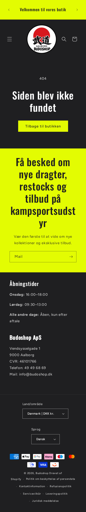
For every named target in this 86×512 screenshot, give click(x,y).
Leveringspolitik (57, 493)
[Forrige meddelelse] (9, 10)
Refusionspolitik (60, 486)
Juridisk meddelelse (45, 500)
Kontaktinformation (32, 486)
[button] (9, 39)
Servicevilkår (32, 493)
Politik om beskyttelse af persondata (50, 478)
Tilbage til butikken (43, 126)
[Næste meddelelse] (77, 10)
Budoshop (42, 473)
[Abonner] (71, 256)
